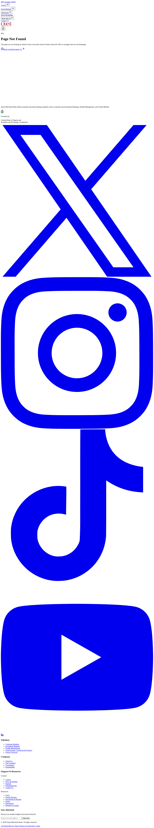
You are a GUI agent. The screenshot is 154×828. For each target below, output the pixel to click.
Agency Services (11, 752)
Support (8, 784)
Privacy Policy (14, 826)
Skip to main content (8, 2)
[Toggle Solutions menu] (13, 8)
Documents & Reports (13, 799)
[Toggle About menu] (7, 5)
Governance (9, 765)
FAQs (7, 795)
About (3, 5)
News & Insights (7, 15)
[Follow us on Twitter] (77, 276)
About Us (8, 761)
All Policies (5, 826)
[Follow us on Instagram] (77, 428)
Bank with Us (6, 18)
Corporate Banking (12, 744)
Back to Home (9, 49)
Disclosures (9, 803)
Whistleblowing (11, 786)
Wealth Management (12, 748)
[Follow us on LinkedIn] (2, 736)
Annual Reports (11, 797)
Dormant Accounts (12, 805)
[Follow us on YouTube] (77, 732)
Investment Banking (12, 746)
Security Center (34, 826)
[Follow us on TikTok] (77, 580)
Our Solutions (6, 9)
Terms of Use (24, 826)
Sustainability (10, 767)
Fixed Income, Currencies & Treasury (18, 750)
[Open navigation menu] (3, 29)
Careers (8, 780)
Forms (7, 801)
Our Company (10, 763)
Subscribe (26, 818)
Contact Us (5, 21)
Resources (5, 13)
